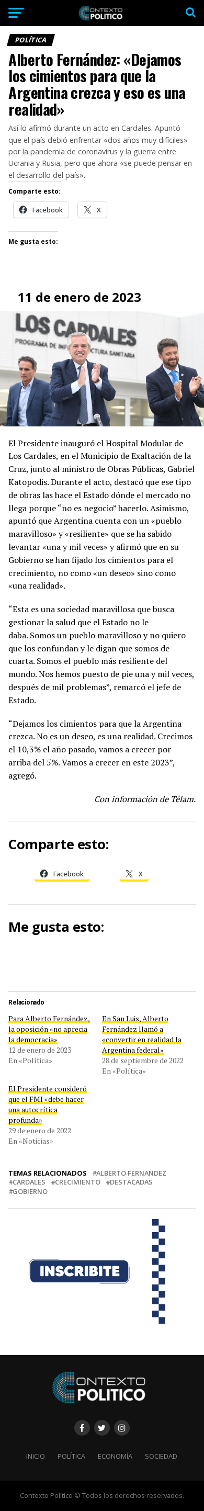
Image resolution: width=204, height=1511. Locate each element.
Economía (115, 1456)
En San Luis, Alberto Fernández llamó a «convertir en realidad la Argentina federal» (142, 1034)
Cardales (29, 1182)
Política (71, 1456)
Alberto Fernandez (131, 1173)
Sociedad (161, 1456)
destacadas (131, 1182)
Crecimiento (77, 1182)
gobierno (30, 1191)
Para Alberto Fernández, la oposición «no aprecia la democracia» (49, 1028)
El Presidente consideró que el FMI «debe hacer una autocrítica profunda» (47, 1104)
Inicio (35, 1456)
